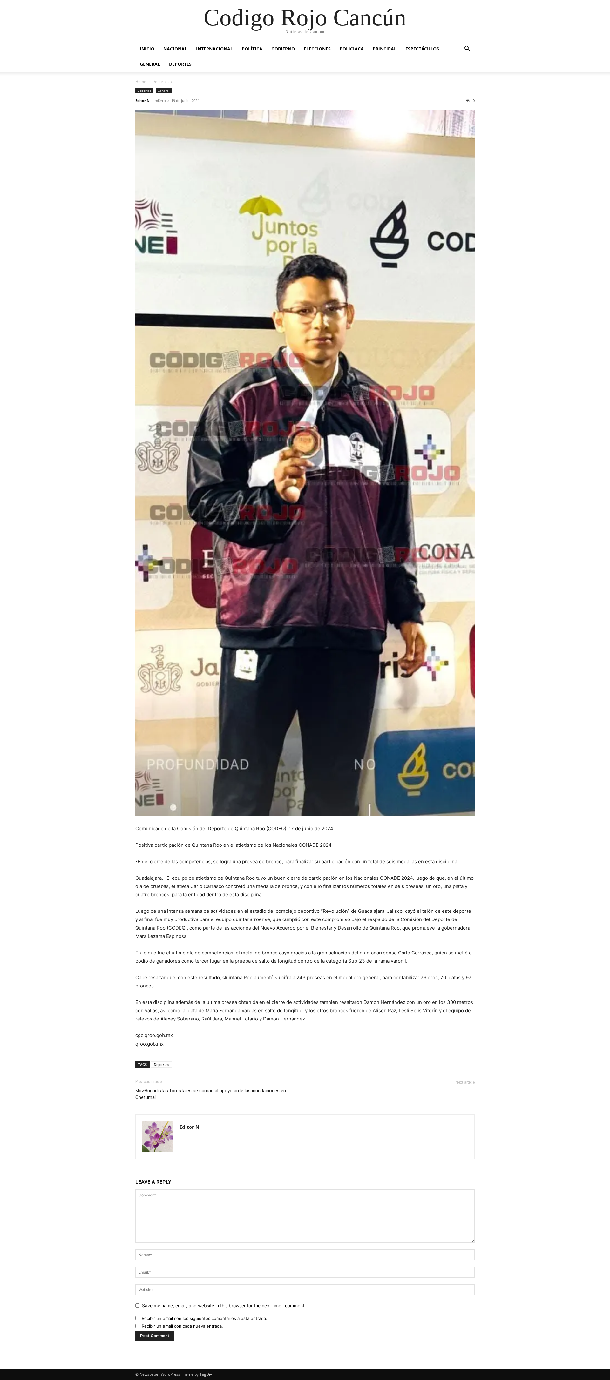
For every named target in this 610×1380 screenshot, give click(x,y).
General (150, 64)
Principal (384, 49)
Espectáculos (422, 49)
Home (140, 81)
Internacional (214, 49)
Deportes (180, 64)
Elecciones (317, 49)
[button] (467, 49)
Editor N (142, 100)
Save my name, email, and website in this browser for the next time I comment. (224, 1305)
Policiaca (352, 49)
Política (252, 49)
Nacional (175, 49)
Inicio (147, 49)
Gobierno (283, 49)
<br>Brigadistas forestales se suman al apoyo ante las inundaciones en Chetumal (210, 1094)
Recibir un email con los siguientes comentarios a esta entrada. (204, 1318)
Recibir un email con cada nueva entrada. (182, 1326)
